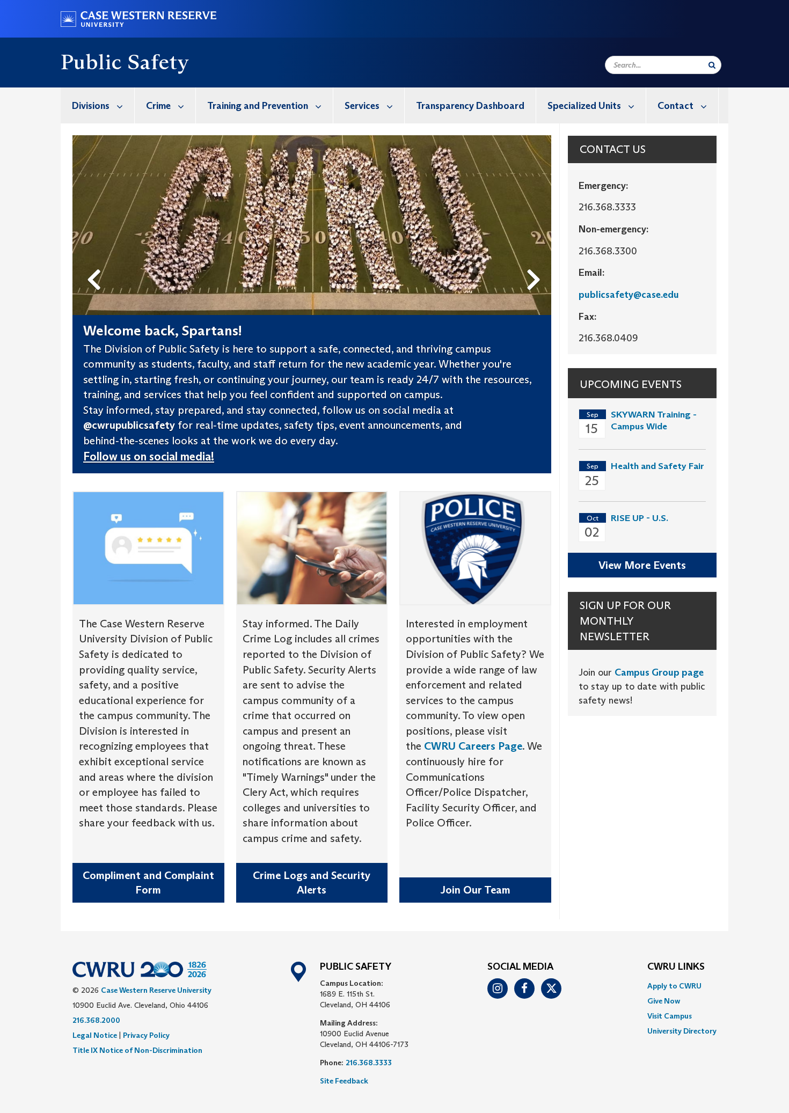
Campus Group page (659, 672)
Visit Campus (669, 1016)
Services (362, 106)
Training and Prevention (257, 106)
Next (536, 261)
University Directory (682, 1031)
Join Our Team (475, 889)
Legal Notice (94, 1035)
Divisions (90, 106)
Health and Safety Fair (657, 466)
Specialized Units (584, 106)
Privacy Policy (146, 1035)
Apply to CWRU (674, 986)
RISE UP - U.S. (639, 518)
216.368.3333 (369, 1062)
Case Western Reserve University (156, 990)
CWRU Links (676, 967)
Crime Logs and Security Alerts (311, 882)
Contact (675, 106)
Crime (158, 106)
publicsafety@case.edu (629, 295)
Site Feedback (344, 1081)
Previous (96, 261)
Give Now (663, 1001)
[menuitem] (98, 105)
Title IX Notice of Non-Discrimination (137, 1050)
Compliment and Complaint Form (148, 882)
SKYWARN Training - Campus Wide (654, 420)
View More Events (642, 565)
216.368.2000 (96, 1020)
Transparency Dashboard (470, 106)
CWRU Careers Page (473, 745)
